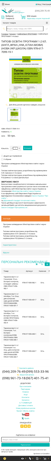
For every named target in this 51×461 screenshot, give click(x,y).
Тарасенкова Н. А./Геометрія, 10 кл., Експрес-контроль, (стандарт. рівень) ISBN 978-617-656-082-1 (11, 283)
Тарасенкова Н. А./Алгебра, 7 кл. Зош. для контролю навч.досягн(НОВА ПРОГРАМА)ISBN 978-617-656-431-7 (11, 300)
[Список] (47, 264)
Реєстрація (46, 4)
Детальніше (24, 177)
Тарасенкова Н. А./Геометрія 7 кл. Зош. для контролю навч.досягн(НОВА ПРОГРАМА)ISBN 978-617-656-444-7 (11, 351)
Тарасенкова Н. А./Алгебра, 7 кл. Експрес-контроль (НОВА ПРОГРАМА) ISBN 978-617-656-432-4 (11, 317)
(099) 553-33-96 (37, 371)
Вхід (39, 4)
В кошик (27, 148)
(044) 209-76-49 (42, 10)
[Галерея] (41, 264)
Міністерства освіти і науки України (26, 191)
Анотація (6, 218)
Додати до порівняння (13, 156)
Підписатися (25, 445)
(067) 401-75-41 (37, 378)
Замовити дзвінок (26, 368)
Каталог (13, 34)
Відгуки (6, 252)
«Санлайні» (46, 454)
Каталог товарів (9, 23)
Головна (4, 34)
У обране (7, 159)
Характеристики (9, 245)
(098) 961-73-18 (13, 378)
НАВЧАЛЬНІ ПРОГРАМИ (27, 34)
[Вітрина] (36, 264)
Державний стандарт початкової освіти (19, 200)
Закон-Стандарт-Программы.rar (14, 207)
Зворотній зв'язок (27, 375)
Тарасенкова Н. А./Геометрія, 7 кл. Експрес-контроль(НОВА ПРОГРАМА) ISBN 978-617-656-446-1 (11, 334)
